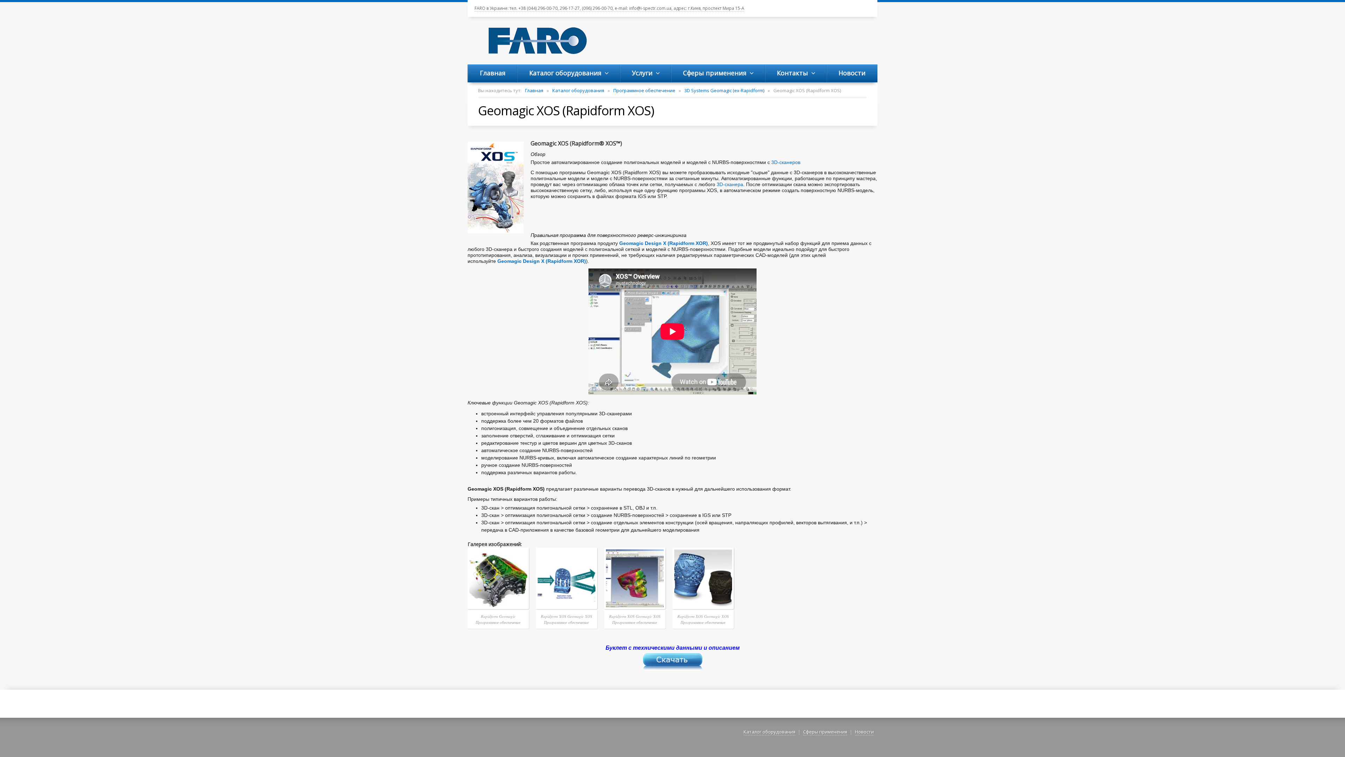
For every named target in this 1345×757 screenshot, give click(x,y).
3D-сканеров (785, 162)
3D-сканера (730, 184)
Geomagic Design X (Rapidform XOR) (663, 243)
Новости (864, 732)
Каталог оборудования (578, 90)
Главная (534, 90)
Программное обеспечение (644, 90)
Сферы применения (825, 732)
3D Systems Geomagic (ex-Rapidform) (724, 90)
